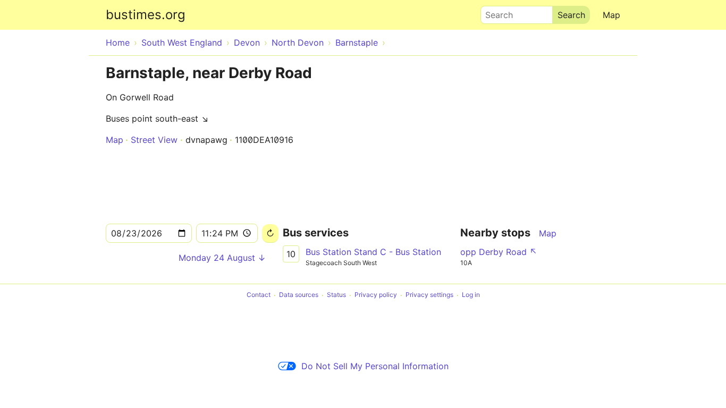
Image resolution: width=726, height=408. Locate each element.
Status (336, 295)
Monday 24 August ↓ (222, 257)
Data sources (298, 295)
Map (611, 15)
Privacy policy (375, 295)
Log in (471, 295)
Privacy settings (429, 295)
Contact (259, 295)
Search (494, 12)
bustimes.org (145, 14)
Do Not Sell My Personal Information (375, 366)
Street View (154, 139)
